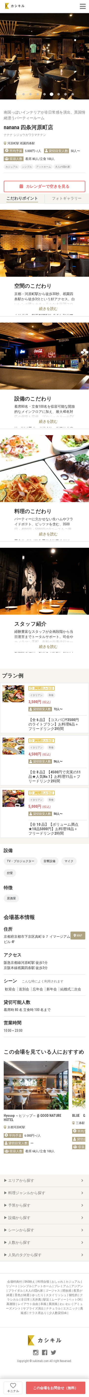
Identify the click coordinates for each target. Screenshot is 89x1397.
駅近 (46, 1299)
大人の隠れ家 (34, 1290)
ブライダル (16, 1290)
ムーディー (59, 1299)
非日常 (26, 1299)
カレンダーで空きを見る (47, 186)
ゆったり (38, 1295)
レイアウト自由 (28, 1304)
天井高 (37, 1299)
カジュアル (73, 1281)
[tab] (22, 198)
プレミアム (62, 1286)
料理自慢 (43, 1281)
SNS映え (30, 1281)
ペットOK (75, 1299)
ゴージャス (53, 1290)
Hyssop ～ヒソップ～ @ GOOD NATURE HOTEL (32, 1118)
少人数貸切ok (58, 1313)
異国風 (53, 1304)
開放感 (67, 1290)
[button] (16, 94)
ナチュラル (54, 1308)
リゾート (12, 1286)
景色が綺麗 (22, 1295)
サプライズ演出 (33, 1308)
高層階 (11, 1304)
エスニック (71, 1308)
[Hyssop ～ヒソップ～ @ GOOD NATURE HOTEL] (36, 1085)
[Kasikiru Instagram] (36, 1354)
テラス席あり (38, 1313)
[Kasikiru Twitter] (53, 1354)
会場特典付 (15, 1281)
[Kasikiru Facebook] (45, 1354)
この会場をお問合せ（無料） (55, 1388)
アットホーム (43, 1286)
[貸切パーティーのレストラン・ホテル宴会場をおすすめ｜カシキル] (14, 6)
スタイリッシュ (56, 1295)
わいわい (66, 1304)
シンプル (26, 1286)
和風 (44, 1304)
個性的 (73, 1295)
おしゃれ (57, 1281)
